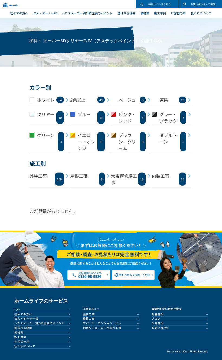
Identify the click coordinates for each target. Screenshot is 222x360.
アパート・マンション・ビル (102, 323)
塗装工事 (89, 314)
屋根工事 (89, 318)
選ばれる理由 (126, 13)
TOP (17, 309)
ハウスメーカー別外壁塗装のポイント (87, 13)
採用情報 (158, 323)
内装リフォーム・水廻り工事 (102, 328)
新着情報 (158, 314)
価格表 (144, 13)
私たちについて (201, 13)
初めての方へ (19, 13)
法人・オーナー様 (45, 13)
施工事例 (160, 13)
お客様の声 (178, 13)
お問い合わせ (160, 328)
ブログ (156, 318)
